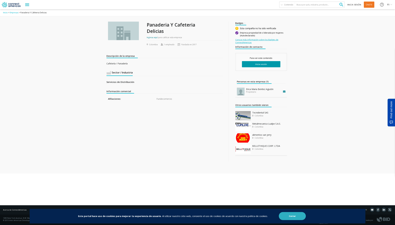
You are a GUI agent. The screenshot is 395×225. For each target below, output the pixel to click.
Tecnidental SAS (260, 112)
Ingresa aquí (152, 37)
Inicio (5, 12)
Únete (369, 4)
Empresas (14, 12)
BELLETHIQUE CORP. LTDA (266, 145)
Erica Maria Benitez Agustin (259, 89)
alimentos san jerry (261, 134)
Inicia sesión (261, 64)
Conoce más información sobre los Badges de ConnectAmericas (256, 41)
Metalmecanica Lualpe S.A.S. (266, 123)
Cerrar (292, 216)
